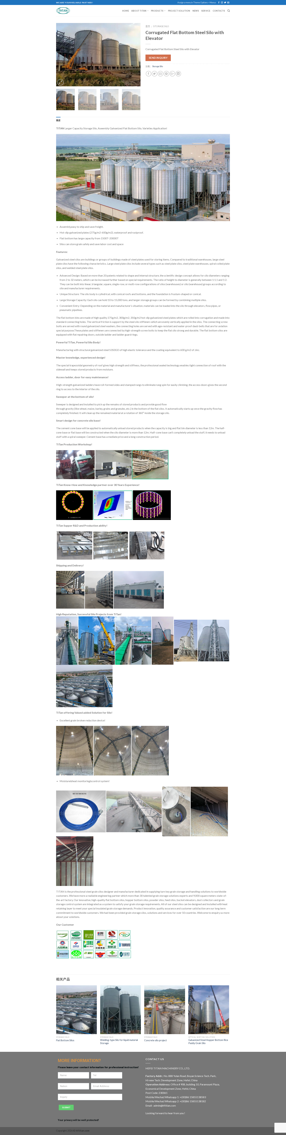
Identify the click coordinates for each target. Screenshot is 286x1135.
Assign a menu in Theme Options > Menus (196, 2)
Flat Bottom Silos (65, 1040)
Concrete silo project (155, 1040)
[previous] (62, 54)
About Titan (138, 10)
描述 (58, 120)
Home (125, 10)
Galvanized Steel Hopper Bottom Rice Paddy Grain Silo (208, 1042)
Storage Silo (161, 26)
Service (205, 10)
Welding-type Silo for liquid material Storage (119, 1042)
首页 (147, 26)
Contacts (219, 10)
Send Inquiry (158, 57)
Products (157, 10)
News (195, 10)
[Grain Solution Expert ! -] (67, 10)
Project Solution (179, 10)
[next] (135, 54)
